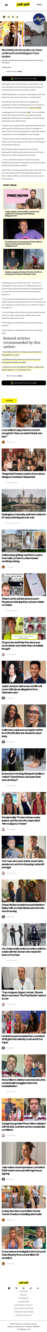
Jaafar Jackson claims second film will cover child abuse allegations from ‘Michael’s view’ (22, 689)
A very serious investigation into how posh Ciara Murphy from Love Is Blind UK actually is (24, 1254)
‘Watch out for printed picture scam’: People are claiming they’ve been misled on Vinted (23, 601)
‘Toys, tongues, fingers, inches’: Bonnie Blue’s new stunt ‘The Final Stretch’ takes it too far (24, 995)
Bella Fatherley (12, 71)
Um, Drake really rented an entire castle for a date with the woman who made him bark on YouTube (24, 951)
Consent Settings (23, 1312)
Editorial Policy (24, 1305)
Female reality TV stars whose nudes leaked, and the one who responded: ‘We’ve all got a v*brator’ (21, 820)
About (23, 1295)
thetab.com (19, 1324)
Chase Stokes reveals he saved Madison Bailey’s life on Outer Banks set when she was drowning (23, 908)
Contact (23, 1291)
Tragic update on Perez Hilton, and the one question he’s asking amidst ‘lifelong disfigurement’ (22, 214)
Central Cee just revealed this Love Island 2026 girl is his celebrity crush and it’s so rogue (23, 1039)
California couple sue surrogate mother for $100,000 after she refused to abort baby (22, 733)
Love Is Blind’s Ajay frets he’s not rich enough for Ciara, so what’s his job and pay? (22, 433)
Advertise (23, 1302)
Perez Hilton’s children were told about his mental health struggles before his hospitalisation (23, 1083)
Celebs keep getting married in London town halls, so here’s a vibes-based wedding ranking (22, 558)
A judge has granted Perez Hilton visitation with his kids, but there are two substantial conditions (24, 1126)
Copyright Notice (23, 1308)
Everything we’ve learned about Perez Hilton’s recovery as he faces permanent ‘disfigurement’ (23, 244)
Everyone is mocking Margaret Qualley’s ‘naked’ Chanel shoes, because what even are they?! (23, 776)
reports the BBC (35, 108)
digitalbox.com (25, 1329)
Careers (23, 1298)
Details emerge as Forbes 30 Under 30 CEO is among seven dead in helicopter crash (23, 273)
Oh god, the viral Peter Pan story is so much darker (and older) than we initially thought (22, 645)
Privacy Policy (24, 1315)
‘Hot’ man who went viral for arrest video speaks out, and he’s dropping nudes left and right (23, 864)
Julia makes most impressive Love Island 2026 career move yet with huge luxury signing (23, 1170)
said (28, 112)
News (20, 71)
